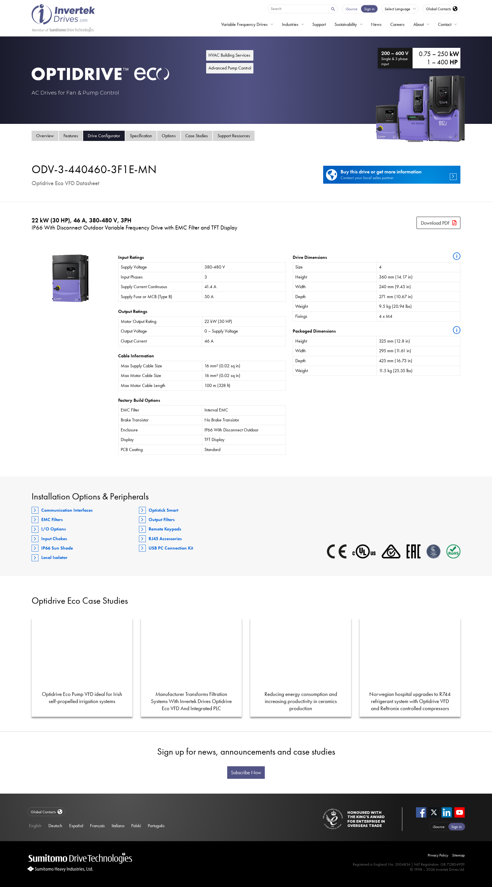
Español (76, 826)
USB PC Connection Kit (171, 548)
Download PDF (435, 223)
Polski (136, 826)
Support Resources (234, 136)
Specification (141, 136)
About (418, 24)
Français (97, 826)
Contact (444, 24)
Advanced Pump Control (229, 68)
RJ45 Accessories (165, 539)
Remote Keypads (165, 529)
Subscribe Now (246, 772)
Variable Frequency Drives (244, 24)
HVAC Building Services (229, 55)
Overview (45, 136)
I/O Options (53, 529)
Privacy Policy (438, 855)
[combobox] (298, 9)
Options (169, 136)
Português (156, 826)
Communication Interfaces (67, 510)
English (35, 826)
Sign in (369, 8)
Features (70, 136)
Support (319, 24)
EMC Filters (52, 520)
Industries (290, 24)
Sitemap (458, 855)
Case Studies (196, 136)
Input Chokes (54, 539)
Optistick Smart (163, 510)
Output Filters (162, 520)
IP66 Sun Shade (57, 548)
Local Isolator (54, 557)
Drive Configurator (104, 136)
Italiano (118, 826)
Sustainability (346, 24)
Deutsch (55, 826)
